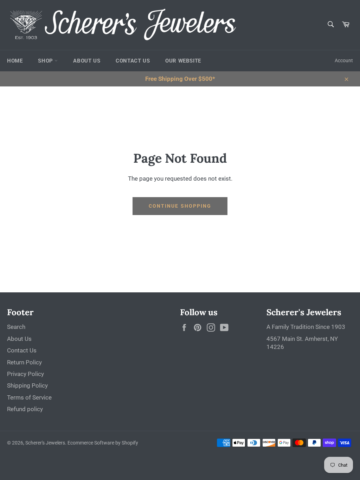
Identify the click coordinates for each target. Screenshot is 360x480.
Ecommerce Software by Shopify (103, 443)
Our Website (183, 61)
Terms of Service (29, 397)
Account (344, 60)
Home (14, 61)
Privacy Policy (25, 373)
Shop (46, 61)
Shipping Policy (27, 385)
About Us (86, 61)
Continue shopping (180, 206)
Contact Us (133, 61)
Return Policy (24, 362)
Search (16, 326)
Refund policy (25, 409)
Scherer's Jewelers (45, 443)
